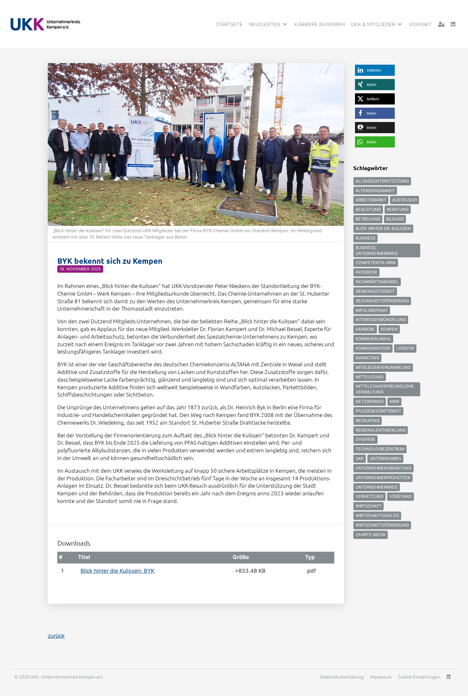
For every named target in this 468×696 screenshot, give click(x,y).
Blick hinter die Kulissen (383, 228)
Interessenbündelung (381, 319)
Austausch (404, 199)
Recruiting (367, 420)
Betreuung (368, 219)
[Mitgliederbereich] (441, 24)
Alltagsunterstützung (382, 181)
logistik (405, 348)
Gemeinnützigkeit (375, 291)
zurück (56, 636)
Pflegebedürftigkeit (378, 411)
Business (365, 238)
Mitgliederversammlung (383, 367)
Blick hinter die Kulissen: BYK (117, 571)
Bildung (395, 219)
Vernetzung (369, 496)
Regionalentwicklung (381, 430)
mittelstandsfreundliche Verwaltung (385, 389)
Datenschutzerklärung (342, 676)
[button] (375, 70)
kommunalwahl (373, 338)
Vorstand (400, 496)
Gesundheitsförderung (382, 300)
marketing (367, 357)
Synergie (365, 439)
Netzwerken (370, 401)
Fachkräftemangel (377, 281)
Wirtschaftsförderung (382, 525)
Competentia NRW (376, 262)
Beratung (397, 209)
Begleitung (368, 209)
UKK (360, 458)
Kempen (389, 329)
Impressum (381, 676)
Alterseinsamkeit (375, 190)
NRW (394, 401)
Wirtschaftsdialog (377, 515)
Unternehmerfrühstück (383, 477)
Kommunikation (373, 348)
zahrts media (371, 534)
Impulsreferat (372, 310)
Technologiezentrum (380, 449)
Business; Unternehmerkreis (377, 250)
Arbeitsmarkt (371, 199)
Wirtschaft (368, 506)
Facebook (366, 272)
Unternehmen (385, 458)
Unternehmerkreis (377, 487)
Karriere (365, 329)
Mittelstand (370, 377)
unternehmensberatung (383, 468)
